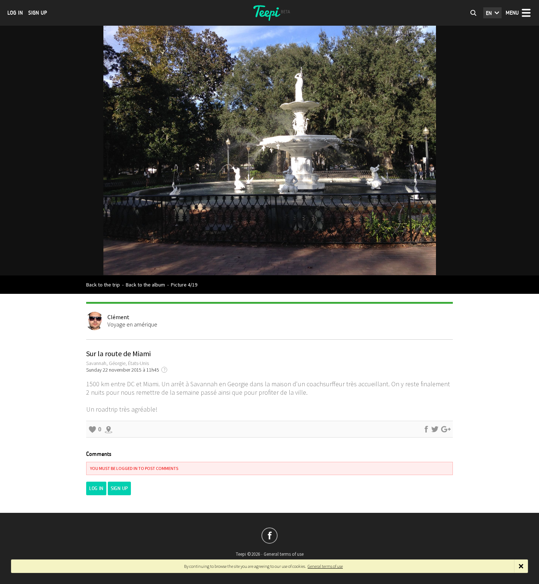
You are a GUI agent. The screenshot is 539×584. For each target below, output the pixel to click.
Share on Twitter (435, 429)
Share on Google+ (446, 429)
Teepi (269, 13)
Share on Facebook (426, 429)
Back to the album (145, 284)
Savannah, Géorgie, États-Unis (117, 363)
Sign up (37, 13)
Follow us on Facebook (269, 536)
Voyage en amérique (132, 324)
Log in (15, 13)
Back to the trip (103, 284)
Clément (118, 317)
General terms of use (284, 554)
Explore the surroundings (108, 429)
